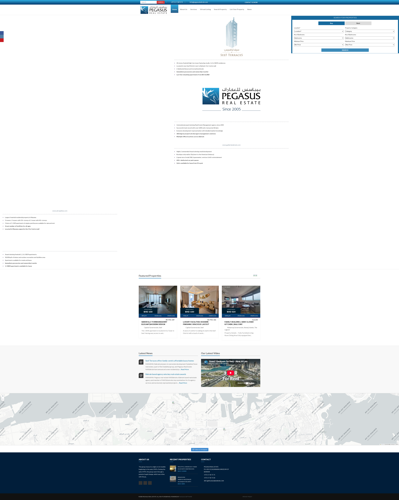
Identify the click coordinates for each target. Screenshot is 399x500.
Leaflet (382, 444)
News (249, 9)
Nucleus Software (185, 496)
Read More (185, 369)
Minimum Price (299, 41)
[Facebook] (2, 33)
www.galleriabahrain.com (231, 145)
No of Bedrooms (299, 34)
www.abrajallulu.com (59, 211)
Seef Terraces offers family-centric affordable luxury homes (169, 361)
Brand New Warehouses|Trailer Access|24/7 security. (184, 479)
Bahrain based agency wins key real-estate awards (165, 374)
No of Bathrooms (350, 34)
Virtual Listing (205, 9)
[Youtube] (2, 40)
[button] (174, 403)
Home (174, 9)
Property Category (351, 28)
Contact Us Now (251, 2)
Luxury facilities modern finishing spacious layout (196, 323)
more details (158, 298)
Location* (297, 28)
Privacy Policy (247, 496)
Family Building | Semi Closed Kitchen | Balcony (239, 323)
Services (193, 9)
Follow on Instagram (201, 449)
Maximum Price (350, 41)
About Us (183, 9)
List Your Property (237, 9)
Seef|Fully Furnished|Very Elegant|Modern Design (154, 323)
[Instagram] (2, 36)
